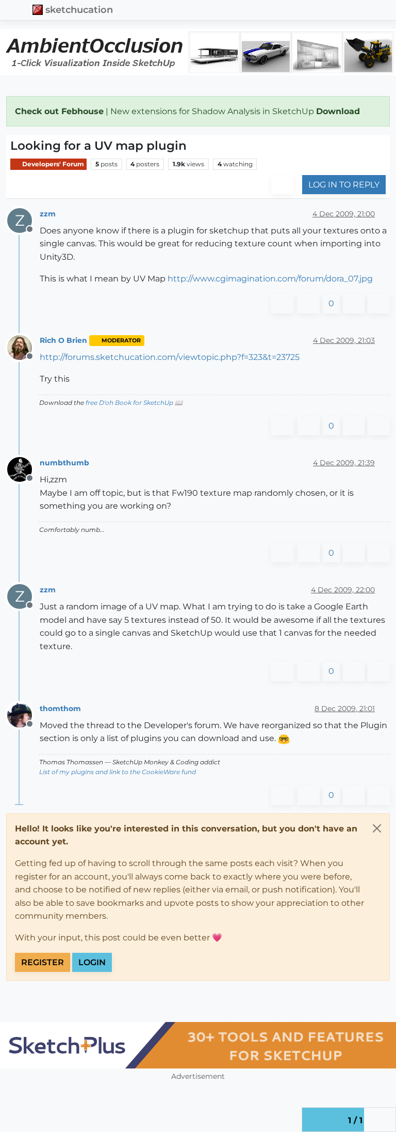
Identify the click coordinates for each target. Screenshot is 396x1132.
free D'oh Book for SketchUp (129, 402)
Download (339, 111)
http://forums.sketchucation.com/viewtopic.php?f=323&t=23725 (170, 357)
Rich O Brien (63, 340)
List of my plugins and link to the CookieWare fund (117, 772)
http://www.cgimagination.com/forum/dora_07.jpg (270, 279)
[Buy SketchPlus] (198, 1045)
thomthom (60, 708)
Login (92, 962)
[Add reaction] (282, 303)
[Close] (377, 828)
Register (42, 962)
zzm (48, 213)
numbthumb (64, 462)
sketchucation (79, 9)
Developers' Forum (52, 164)
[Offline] (23, 347)
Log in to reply (344, 185)
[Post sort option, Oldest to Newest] (282, 185)
